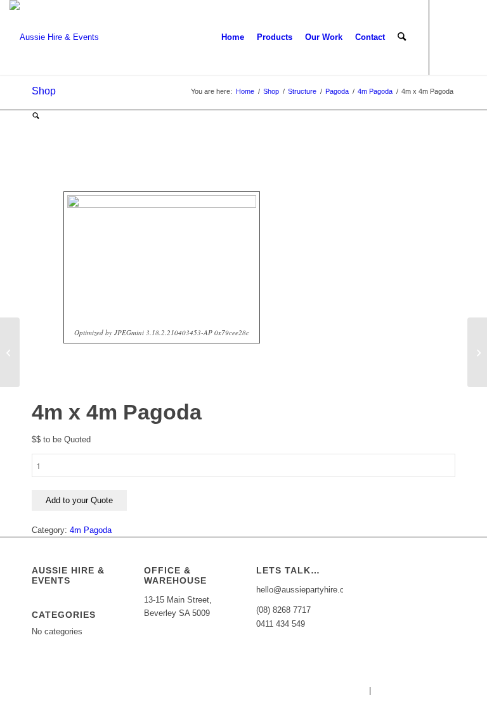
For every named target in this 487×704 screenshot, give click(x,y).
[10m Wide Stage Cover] (10, 352)
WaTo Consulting (456, 690)
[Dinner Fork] (477, 352)
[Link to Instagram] (467, 36)
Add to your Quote (79, 500)
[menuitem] (232, 37)
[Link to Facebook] (448, 36)
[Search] (401, 37)
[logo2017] (54, 37)
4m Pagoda (91, 530)
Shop (44, 91)
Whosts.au (347, 690)
